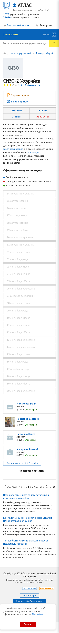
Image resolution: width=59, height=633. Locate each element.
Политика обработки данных (30, 601)
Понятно (28, 624)
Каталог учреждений (21, 53)
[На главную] (4, 53)
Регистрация (46, 25)
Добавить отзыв (32, 85)
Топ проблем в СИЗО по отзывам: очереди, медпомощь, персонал (26, 542)
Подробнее (37, 614)
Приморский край (44, 53)
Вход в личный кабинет (18, 25)
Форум (43, 110)
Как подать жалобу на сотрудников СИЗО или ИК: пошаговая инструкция (28, 519)
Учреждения (10, 34)
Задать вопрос (29, 595)
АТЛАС (22, 5)
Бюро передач (20, 101)
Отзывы (16, 116)
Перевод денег (20, 95)
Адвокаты (43, 116)
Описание (16, 110)
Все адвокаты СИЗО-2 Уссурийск (22, 463)
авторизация (32, 152)
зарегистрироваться (13, 148)
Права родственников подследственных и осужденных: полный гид (26, 496)
